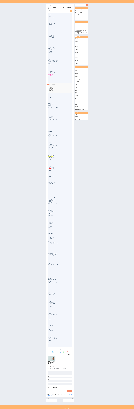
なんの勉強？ (51, 89)
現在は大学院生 (51, 88)
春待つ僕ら (76, 95)
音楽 (76, 107)
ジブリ (71, 354)
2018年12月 (76, 46)
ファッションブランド (78, 79)
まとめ (50, 91)
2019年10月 (76, 38)
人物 (76, 87)
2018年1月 (76, 63)
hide (54, 84)
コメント (49, 370)
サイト (49, 382)
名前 (48, 376)
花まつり (76, 101)
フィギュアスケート (78, 81)
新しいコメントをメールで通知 (52, 387)
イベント (76, 70)
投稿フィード (77, 116)
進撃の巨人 (76, 106)
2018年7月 (76, 54)
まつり (76, 84)
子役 (76, 93)
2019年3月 (76, 41)
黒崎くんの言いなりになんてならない (80, 109)
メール (49, 379)
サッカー (76, 73)
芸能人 (76, 104)
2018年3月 (76, 60)
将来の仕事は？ (51, 90)
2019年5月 (76, 40)
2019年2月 (76, 43)
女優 (76, 92)
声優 (76, 90)
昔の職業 (50, 87)
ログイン (76, 114)
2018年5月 (76, 57)
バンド (76, 78)
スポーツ (76, 76)
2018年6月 (76, 55)
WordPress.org (77, 119)
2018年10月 (76, 49)
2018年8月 (76, 52)
